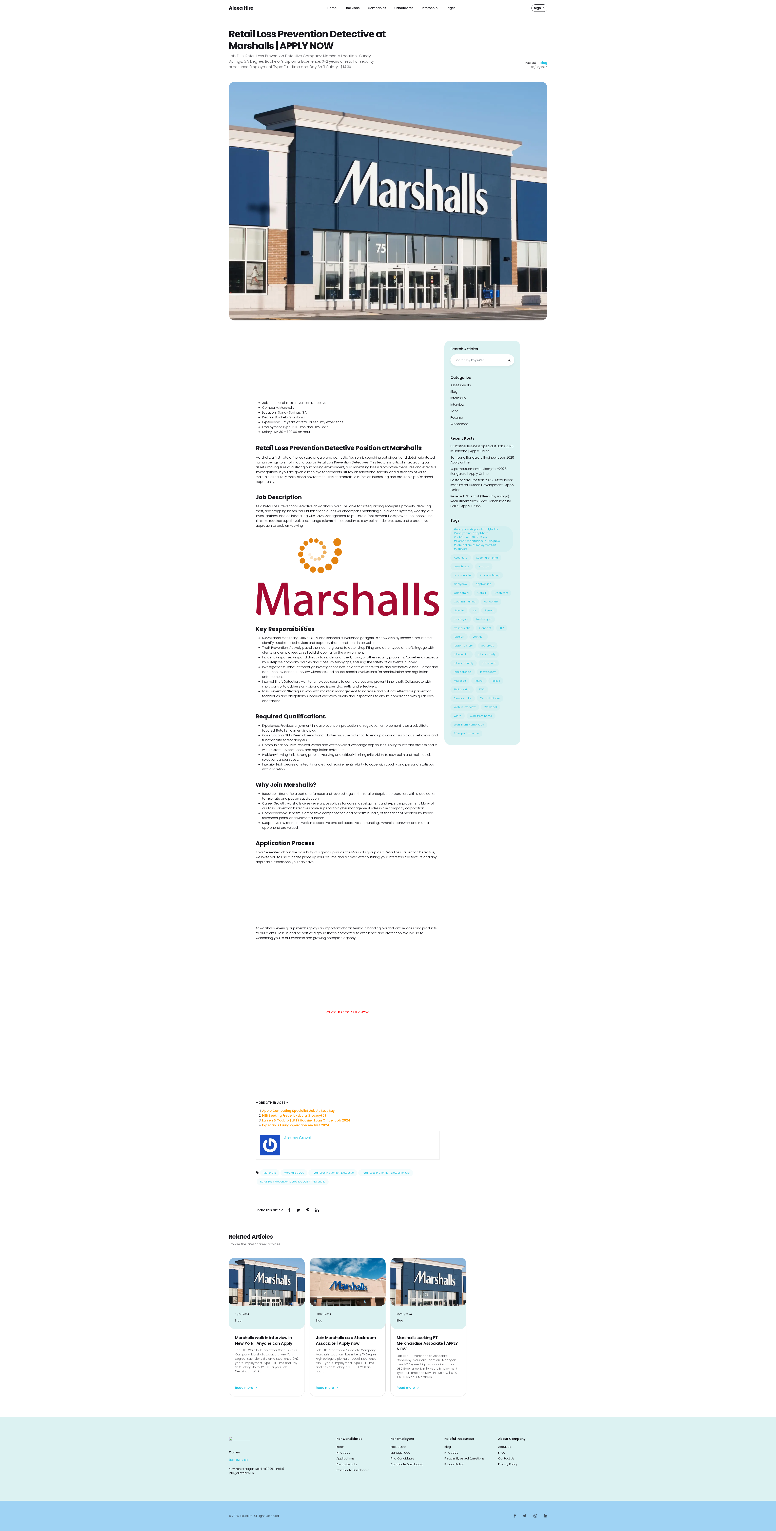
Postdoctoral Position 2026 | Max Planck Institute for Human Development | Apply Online (482, 485)
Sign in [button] (539, 8)
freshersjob (483, 619)
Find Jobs (352, 8)
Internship (430, 8)
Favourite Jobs (347, 1464)
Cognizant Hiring (465, 601)
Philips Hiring (462, 689)
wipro (457, 716)
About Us (504, 1447)
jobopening (461, 654)
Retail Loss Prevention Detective (333, 1173)
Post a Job (398, 1447)
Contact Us (506, 1458)
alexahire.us (462, 566)
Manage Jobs (400, 1453)
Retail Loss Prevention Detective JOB (386, 1173)
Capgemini (461, 593)
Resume (456, 417)
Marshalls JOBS (294, 1173)
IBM (502, 628)
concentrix (491, 601)
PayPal (479, 681)
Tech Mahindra (490, 698)
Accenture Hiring (487, 558)
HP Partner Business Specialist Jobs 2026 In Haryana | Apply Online (481, 448)
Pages (450, 8)
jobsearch (489, 663)
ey (474, 610)
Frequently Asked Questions (464, 1458)
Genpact (485, 628)
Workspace (459, 424)
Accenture (460, 558)
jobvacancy (488, 672)
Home (331, 8)
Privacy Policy (454, 1464)
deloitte (459, 610)
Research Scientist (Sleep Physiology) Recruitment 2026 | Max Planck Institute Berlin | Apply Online (480, 501)
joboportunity (487, 654)
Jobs (454, 411)
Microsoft (460, 681)
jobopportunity (463, 663)
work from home (481, 716)
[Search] (509, 360)
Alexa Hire (241, 8)
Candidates (403, 8)
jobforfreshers (463, 646)
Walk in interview (465, 707)
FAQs (501, 1453)
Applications (345, 1458)
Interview (457, 404)
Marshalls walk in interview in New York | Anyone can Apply (263, 1340)
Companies (377, 8)
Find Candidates (402, 1458)
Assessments (460, 385)
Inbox (340, 1447)
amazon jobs (462, 575)
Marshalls (270, 1173)
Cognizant (501, 593)
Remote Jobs (462, 698)
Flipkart (489, 610)
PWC (482, 689)
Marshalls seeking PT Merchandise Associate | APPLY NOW (427, 1343)
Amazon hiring (490, 575)
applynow (460, 584)
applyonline (483, 584)
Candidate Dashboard (352, 1470)
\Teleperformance (466, 733)
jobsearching (462, 672)
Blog (543, 63)
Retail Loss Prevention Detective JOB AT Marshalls (292, 1182)
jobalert (459, 637)
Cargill (481, 593)
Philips (496, 681)
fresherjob (461, 619)
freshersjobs (462, 628)
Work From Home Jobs (469, 725)
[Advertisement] (347, 370)
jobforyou (487, 646)
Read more (244, 1387)
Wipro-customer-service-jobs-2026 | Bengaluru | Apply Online (479, 471)
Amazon (483, 566)
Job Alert (478, 637)
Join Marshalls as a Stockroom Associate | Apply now (346, 1340)
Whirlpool (490, 707)
